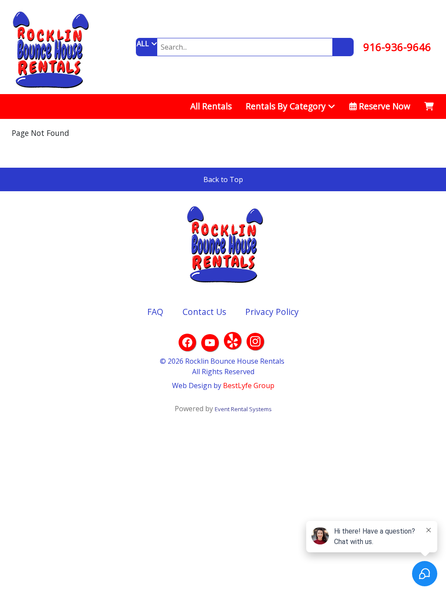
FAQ (155, 312)
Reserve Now (383, 106)
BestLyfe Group (248, 385)
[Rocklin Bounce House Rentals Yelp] (232, 340)
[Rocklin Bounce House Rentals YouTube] (210, 343)
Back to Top (223, 179)
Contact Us (204, 312)
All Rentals (211, 106)
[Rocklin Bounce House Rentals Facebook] (187, 342)
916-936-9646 (397, 47)
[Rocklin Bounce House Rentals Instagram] (255, 341)
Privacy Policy (272, 312)
